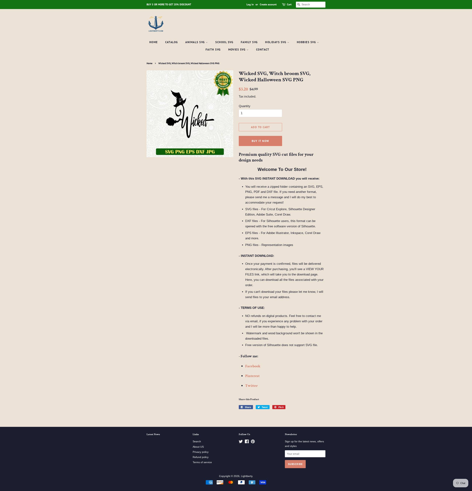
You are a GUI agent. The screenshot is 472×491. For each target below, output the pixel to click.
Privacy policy (201, 451)
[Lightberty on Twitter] (241, 442)
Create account (268, 4)
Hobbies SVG (307, 42)
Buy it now (260, 141)
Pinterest (252, 376)
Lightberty (246, 476)
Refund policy (201, 457)
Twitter (251, 385)
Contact (262, 49)
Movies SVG (237, 49)
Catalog (171, 42)
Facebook (252, 366)
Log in (250, 4)
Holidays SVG (276, 42)
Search (197, 441)
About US (198, 446)
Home (153, 42)
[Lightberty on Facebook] (247, 442)
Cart (289, 4)
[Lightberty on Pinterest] (253, 442)
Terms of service (202, 462)
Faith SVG (213, 49)
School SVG (224, 42)
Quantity (244, 106)
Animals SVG (195, 42)
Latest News (153, 434)
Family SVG (249, 42)
